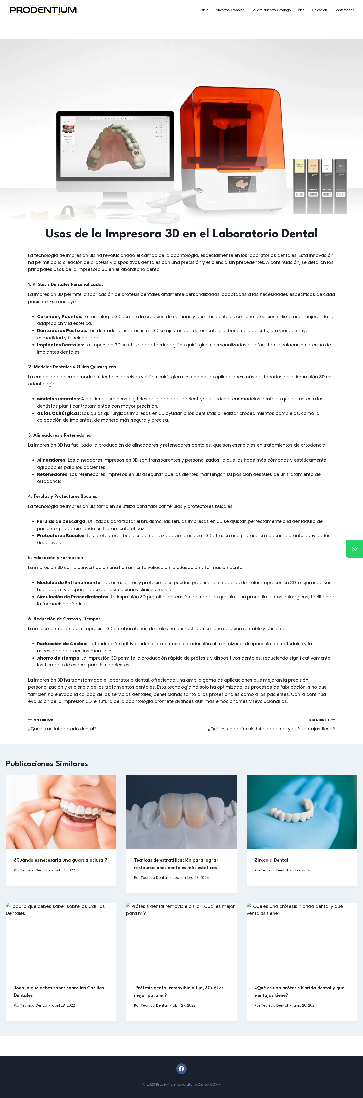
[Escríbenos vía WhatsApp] (354, 549)
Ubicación (319, 10)
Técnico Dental (33, 870)
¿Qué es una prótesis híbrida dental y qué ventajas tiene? (271, 724)
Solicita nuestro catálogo (271, 10)
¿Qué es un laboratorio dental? (62, 724)
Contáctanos (344, 10)
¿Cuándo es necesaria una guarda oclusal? (61, 860)
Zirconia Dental (271, 860)
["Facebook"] (181, 1068)
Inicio (204, 10)
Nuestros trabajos (230, 10)
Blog (301, 10)
